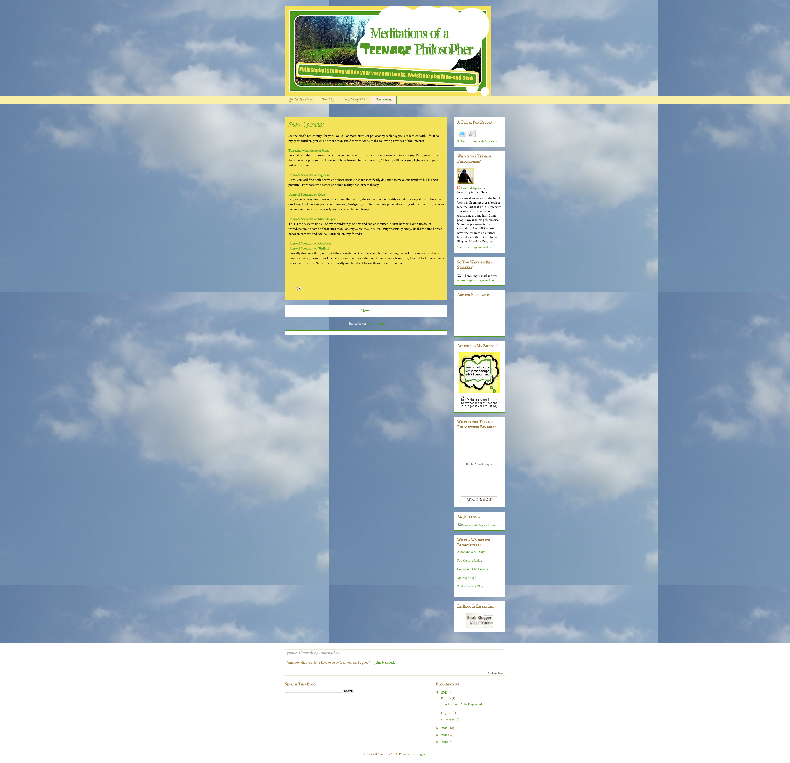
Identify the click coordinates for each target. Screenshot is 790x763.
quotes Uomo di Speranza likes (313, 652)
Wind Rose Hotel (468, 583)
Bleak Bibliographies (354, 99)
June (449, 713)
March (450, 720)
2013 (444, 692)
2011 (444, 735)
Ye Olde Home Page (301, 99)
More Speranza (383, 99)
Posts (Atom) (375, 323)
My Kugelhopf (466, 558)
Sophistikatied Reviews (472, 575)
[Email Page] (298, 288)
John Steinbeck (384, 662)
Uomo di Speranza (473, 188)
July (449, 698)
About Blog (327, 99)
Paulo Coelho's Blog (470, 566)
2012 (444, 728)
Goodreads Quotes (495, 673)
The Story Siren (467, 592)
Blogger (421, 754)
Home (366, 311)
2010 (445, 742)
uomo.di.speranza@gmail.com (476, 280)
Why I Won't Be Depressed (463, 704)
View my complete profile (474, 247)
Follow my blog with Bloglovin (477, 141)
